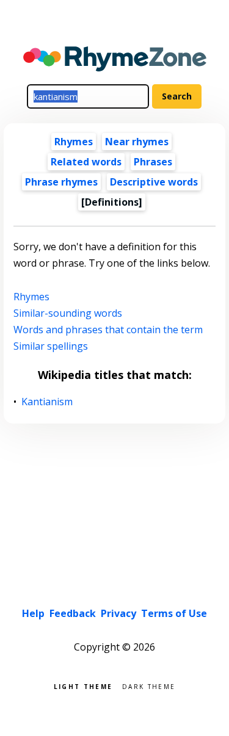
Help (33, 613)
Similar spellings (50, 346)
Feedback (72, 613)
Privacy (118, 613)
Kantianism (47, 401)
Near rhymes (137, 141)
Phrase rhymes (61, 182)
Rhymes (73, 141)
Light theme (83, 685)
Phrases (153, 161)
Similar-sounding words (67, 313)
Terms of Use (174, 613)
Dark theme (148, 685)
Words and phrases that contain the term (108, 329)
